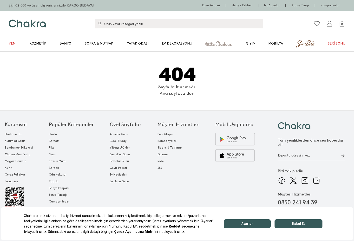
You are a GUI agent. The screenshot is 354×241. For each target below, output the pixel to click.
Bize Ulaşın (165, 134)
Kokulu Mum (57, 161)
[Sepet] (342, 23)
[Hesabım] (329, 23)
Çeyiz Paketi (118, 168)
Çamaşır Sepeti (59, 201)
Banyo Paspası (59, 188)
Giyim (251, 43)
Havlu (53, 134)
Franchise (11, 181)
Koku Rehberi (211, 5)
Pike (51, 147)
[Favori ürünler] (317, 23)
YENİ (12, 43)
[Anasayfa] (27, 23)
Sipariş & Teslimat (169, 147)
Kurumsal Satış (15, 141)
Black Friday (118, 141)
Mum (52, 154)
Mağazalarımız (15, 161)
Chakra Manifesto (17, 154)
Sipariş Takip (300, 5)
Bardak (54, 168)
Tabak (53, 181)
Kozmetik (37, 43)
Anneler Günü (119, 134)
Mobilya (275, 43)
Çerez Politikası (15, 174)
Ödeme (162, 154)
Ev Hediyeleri (118, 174)
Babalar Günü (119, 161)
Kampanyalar (330, 5)
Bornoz (54, 141)
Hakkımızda (13, 134)
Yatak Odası (138, 43)
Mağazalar (272, 5)
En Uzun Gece (119, 181)
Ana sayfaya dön (177, 93)
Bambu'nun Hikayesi (19, 147)
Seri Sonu (336, 43)
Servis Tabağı (58, 195)
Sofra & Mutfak (99, 43)
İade (160, 161)
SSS (159, 168)
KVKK (9, 168)
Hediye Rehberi (242, 5)
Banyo (65, 43)
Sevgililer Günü (120, 154)
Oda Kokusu (57, 174)
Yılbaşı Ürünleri (120, 147)
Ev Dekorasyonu (177, 43)
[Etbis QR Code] (19, 198)
